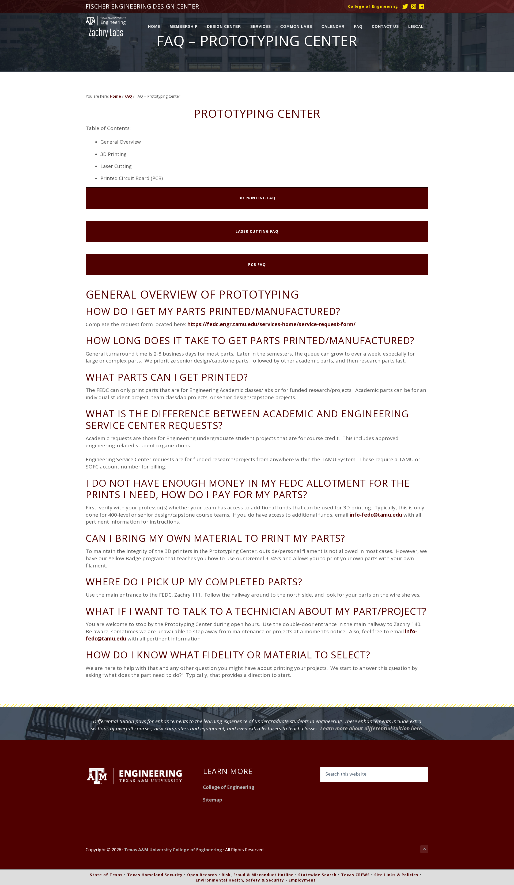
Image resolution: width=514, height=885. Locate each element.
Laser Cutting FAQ (257, 231)
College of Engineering (373, 6)
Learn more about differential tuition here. (371, 728)
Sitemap (212, 800)
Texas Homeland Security (155, 874)
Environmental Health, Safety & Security (240, 880)
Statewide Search (317, 874)
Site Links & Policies (396, 874)
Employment (302, 880)
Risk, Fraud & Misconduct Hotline (258, 874)
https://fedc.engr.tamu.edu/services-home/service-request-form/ (271, 324)
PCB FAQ (257, 264)
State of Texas (106, 874)
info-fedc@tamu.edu (376, 514)
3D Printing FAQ (257, 197)
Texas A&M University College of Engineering (173, 850)
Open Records (202, 874)
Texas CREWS (355, 874)
